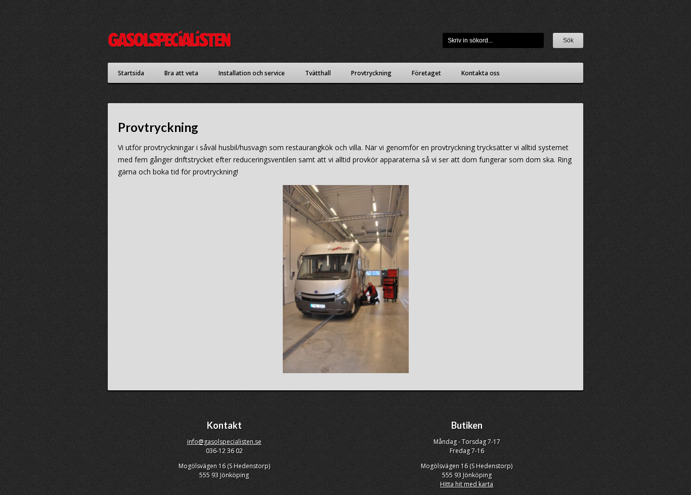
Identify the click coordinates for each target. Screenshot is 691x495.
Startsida (131, 73)
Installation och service (252, 73)
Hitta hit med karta (466, 484)
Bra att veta (181, 73)
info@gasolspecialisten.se (224, 441)
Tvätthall (318, 73)
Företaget (426, 73)
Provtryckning (371, 73)
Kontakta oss (480, 73)
